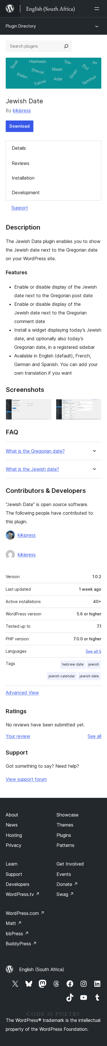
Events (63, 874)
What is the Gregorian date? (35, 451)
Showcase (67, 815)
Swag (65, 894)
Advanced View (22, 692)
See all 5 (93, 651)
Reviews (20, 163)
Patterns (65, 845)
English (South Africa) (41, 969)
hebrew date (73, 664)
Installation (23, 178)
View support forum (26, 779)
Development (26, 192)
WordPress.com (25, 913)
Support (19, 208)
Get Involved (70, 864)
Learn (11, 864)
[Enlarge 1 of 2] (44, 407)
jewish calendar (62, 676)
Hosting (14, 835)
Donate (67, 884)
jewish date (89, 676)
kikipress (22, 110)
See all (94, 736)
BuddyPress (21, 943)
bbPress (17, 933)
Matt (14, 923)
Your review (18, 736)
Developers (17, 884)
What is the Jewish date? (32, 469)
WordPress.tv (23, 894)
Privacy (13, 845)
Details (19, 148)
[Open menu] (98, 8)
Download (19, 126)
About (12, 815)
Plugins (63, 835)
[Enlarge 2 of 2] (93, 407)
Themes (64, 825)
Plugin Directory (21, 26)
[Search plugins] (66, 46)
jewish (93, 664)
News (12, 825)
